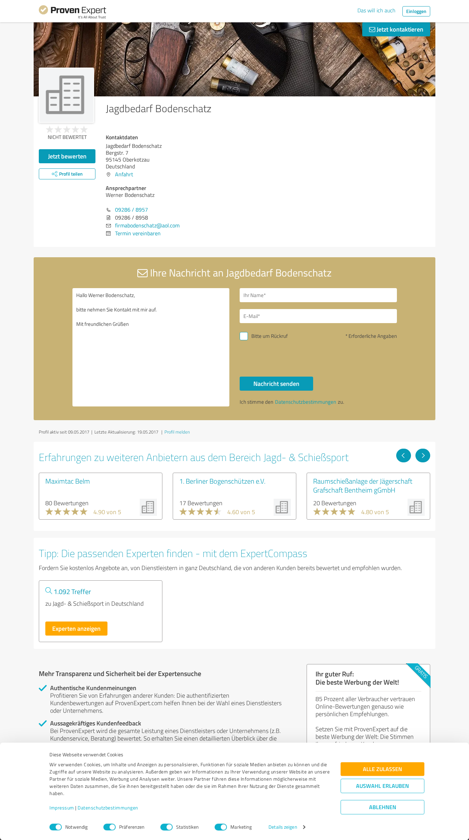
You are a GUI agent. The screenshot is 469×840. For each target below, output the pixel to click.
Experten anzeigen (76, 628)
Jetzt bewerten (67, 156)
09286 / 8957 (131, 209)
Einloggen (416, 11)
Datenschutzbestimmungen (108, 808)
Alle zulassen (382, 769)
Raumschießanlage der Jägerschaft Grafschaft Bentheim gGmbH (362, 485)
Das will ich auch (376, 10)
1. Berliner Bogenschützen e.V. (222, 481)
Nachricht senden (276, 383)
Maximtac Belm (67, 481)
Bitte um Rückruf (269, 336)
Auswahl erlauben (382, 786)
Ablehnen (382, 807)
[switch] (109, 827)
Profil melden (177, 432)
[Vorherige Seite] (403, 455)
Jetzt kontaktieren (399, 29)
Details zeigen (282, 827)
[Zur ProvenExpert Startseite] (72, 13)
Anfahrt (124, 174)
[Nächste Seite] (422, 455)
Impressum (61, 808)
